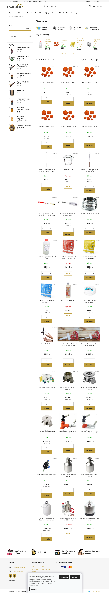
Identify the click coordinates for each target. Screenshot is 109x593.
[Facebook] (10, 576)
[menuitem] (11, 13)
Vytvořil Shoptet (95, 591)
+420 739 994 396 (18, 571)
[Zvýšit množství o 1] (51, 98)
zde (37, 585)
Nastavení (34, 589)
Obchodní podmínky (14, 1)
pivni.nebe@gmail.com (19, 567)
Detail (68, 186)
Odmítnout (64, 577)
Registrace (96, 1)
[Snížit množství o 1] (42, 98)
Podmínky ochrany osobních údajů (32, 1)
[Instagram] (14, 576)
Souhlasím (75, 577)
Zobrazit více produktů (68, 54)
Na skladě (21, 36)
